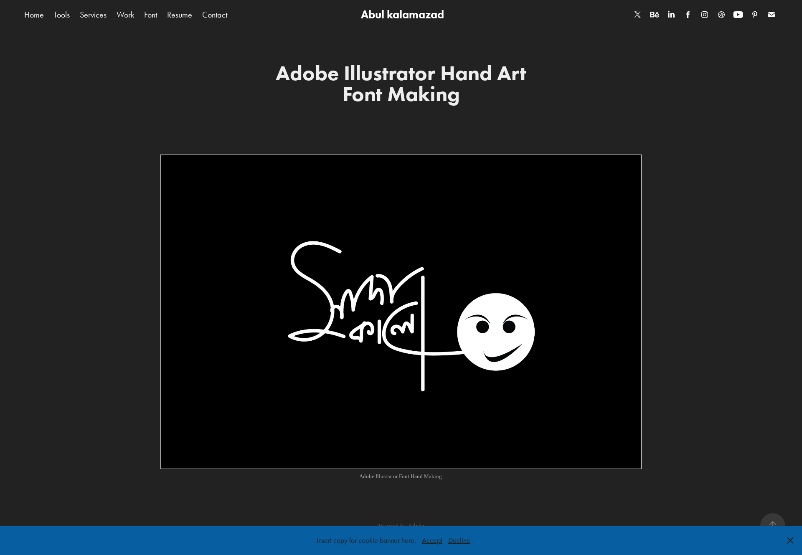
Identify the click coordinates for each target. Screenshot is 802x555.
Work (125, 15)
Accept (432, 540)
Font (150, 15)
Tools (62, 15)
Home (34, 15)
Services (93, 15)
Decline (459, 540)
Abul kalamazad (401, 14)
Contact (214, 15)
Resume (179, 15)
